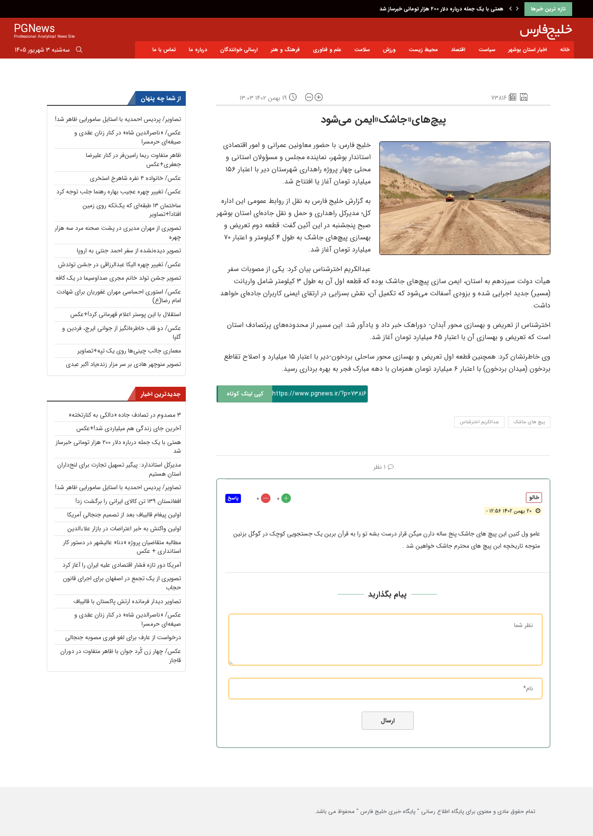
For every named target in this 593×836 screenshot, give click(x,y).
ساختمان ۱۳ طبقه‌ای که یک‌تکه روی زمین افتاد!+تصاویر (131, 210)
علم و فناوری (327, 50)
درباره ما (198, 50)
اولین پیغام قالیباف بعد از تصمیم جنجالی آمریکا (124, 514)
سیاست (486, 50)
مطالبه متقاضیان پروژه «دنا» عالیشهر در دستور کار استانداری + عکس (122, 547)
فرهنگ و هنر (285, 50)
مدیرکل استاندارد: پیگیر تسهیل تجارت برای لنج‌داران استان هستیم (119, 469)
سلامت (362, 50)
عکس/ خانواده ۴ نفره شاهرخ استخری (135, 178)
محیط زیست (423, 50)
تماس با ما (164, 50)
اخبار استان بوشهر (527, 50)
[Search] (79, 51)
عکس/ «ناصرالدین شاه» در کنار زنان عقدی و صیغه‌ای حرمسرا (127, 137)
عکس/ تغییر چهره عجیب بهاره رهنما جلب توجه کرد (118, 191)
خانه (565, 50)
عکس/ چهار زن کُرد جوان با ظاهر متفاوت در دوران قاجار (120, 656)
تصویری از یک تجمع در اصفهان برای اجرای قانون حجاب (122, 583)
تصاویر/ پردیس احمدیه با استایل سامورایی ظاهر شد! (118, 119)
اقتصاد (458, 50)
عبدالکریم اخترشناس (479, 422)
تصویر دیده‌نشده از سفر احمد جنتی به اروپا (129, 250)
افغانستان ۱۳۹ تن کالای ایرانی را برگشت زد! (128, 501)
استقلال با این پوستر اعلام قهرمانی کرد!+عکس (125, 314)
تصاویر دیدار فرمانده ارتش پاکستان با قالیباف (127, 601)
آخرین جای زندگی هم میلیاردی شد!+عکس (128, 428)
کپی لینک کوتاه (245, 393)
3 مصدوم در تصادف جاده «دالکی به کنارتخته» (125, 415)
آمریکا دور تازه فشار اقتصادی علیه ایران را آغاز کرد (122, 565)
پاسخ (233, 498)
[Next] (517, 9)
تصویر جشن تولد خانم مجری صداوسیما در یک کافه (118, 278)
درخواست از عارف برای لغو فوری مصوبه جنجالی (123, 637)
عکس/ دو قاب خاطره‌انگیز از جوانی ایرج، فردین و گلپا (121, 332)
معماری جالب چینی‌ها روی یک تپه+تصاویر (129, 351)
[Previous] (510, 9)
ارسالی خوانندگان (239, 50)
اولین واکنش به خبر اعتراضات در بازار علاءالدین (124, 528)
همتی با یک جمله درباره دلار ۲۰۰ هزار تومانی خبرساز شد (441, 9)
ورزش (389, 50)
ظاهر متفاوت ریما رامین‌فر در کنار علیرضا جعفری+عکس (133, 159)
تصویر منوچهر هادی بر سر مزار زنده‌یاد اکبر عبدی (123, 364)
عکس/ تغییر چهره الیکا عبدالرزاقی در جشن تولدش (119, 264)
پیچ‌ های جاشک (529, 422)
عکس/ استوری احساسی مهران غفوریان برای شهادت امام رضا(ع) (118, 296)
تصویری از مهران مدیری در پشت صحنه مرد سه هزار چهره (118, 232)
